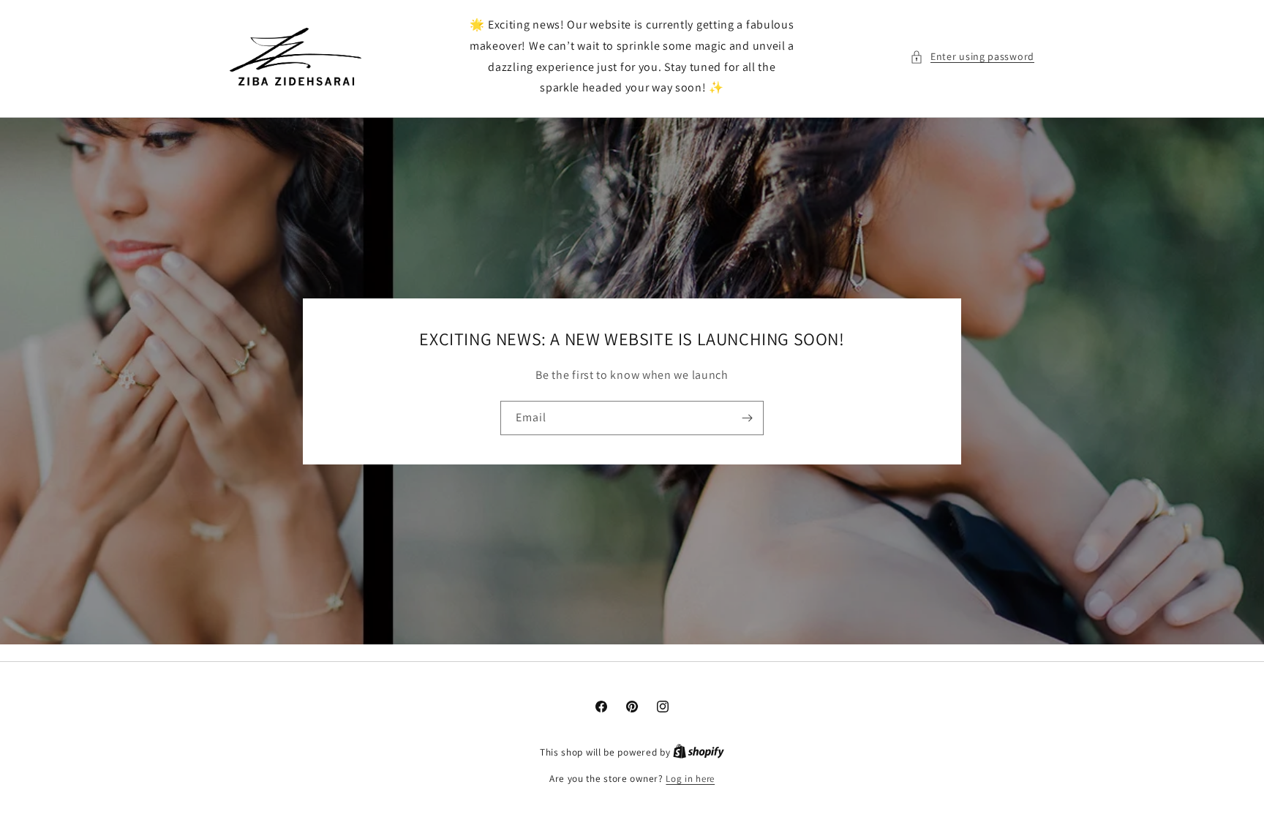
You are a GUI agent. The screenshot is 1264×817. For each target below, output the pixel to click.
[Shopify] (698, 752)
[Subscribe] (747, 418)
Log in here (690, 778)
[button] (972, 57)
